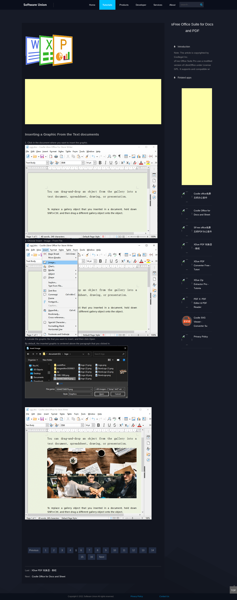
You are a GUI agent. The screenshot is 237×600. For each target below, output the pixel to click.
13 (143, 550)
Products (123, 5)
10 (114, 550)
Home (92, 5)
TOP (233, 590)
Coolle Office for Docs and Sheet (48, 576)
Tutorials (107, 5)
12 (133, 550)
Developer (141, 5)
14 (152, 550)
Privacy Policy (137, 596)
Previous (34, 550)
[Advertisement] (197, 136)
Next (101, 556)
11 (124, 550)
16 (91, 556)
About (172, 5)
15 (82, 556)
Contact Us (164, 596)
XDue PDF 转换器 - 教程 (44, 570)
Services (157, 5)
